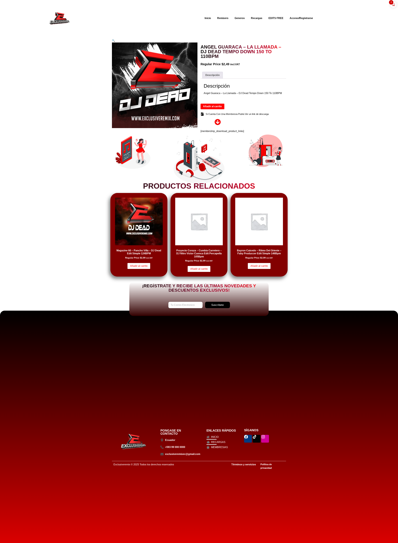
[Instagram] (265, 439)
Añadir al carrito (212, 106)
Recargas (256, 18)
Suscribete (217, 304)
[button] (113, 40)
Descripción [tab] (212, 75)
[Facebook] (248, 439)
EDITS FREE (275, 18)
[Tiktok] (256, 439)
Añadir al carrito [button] (139, 266)
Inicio (208, 18)
